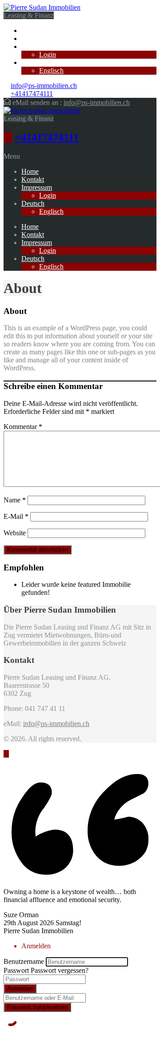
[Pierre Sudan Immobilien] (42, 7)
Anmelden (20, 988)
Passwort (16, 970)
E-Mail (16, 516)
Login (47, 54)
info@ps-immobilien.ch (44, 85)
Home (30, 30)
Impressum (36, 46)
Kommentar (23, 426)
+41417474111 (32, 93)
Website (15, 533)
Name (15, 500)
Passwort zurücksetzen (37, 1007)
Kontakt (32, 38)
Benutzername (24, 961)
